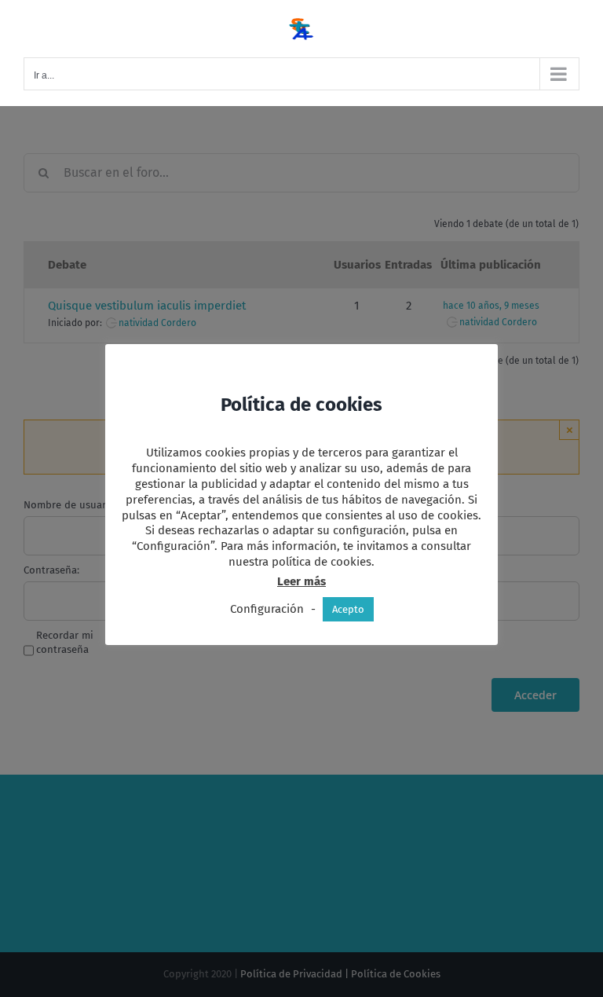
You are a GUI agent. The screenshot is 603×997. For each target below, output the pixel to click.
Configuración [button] (267, 609)
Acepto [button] (348, 609)
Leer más (301, 581)
